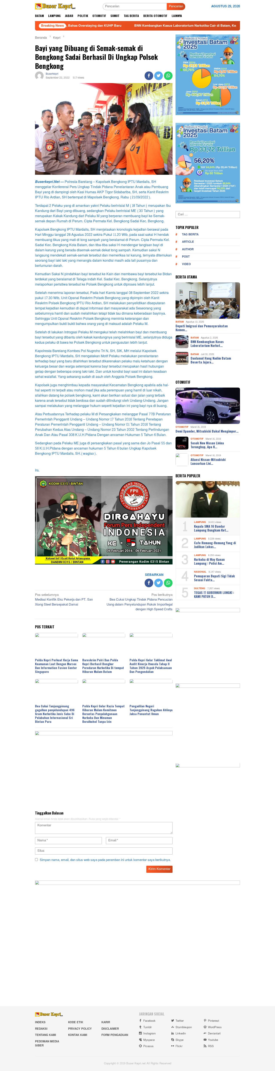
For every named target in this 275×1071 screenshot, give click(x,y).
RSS (211, 1046)
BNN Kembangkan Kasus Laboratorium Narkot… (207, 343)
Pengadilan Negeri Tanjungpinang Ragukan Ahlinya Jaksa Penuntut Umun (151, 710)
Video (186, 264)
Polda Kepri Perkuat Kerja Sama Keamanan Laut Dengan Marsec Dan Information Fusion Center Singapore (56, 666)
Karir (105, 1022)
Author (188, 249)
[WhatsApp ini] (168, 75)
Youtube (213, 1040)
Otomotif (182, 427)
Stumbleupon (184, 1027)
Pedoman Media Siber (47, 1043)
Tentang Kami (45, 1035)
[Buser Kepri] (55, 7)
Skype (179, 1040)
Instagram (149, 1033)
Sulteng (199, 588)
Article (188, 242)
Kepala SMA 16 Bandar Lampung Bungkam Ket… (211, 528)
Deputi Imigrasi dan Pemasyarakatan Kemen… (202, 328)
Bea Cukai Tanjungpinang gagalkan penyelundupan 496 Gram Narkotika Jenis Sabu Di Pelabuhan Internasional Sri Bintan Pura (55, 714)
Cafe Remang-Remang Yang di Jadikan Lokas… (215, 545)
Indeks (40, 1022)
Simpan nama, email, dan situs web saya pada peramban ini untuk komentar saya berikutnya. (105, 860)
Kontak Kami (77, 1035)
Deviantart (214, 1033)
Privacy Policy (80, 1028)
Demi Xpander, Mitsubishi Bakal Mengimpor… (207, 431)
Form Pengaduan (114, 1035)
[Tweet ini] (158, 75)
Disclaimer (110, 1028)
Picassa (148, 1046)
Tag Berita (190, 234)
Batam (180, 322)
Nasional (200, 572)
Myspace (149, 1040)
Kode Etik (75, 1022)
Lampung (200, 522)
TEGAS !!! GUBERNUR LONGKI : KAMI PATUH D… (214, 594)
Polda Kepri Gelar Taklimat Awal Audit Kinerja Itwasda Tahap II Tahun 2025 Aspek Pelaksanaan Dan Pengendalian (151, 666)
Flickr (179, 1046)
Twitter (180, 1020)
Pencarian (176, 6)
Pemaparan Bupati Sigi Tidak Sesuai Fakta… (214, 578)
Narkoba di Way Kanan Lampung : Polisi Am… (209, 561)
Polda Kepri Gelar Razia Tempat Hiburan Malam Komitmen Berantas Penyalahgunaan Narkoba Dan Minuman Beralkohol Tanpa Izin (103, 714)
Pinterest (213, 1020)
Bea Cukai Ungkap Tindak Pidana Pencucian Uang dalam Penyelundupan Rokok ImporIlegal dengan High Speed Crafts (140, 602)
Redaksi (41, 1028)
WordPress (215, 1027)
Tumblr (147, 1027)
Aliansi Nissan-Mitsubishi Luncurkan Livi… (208, 461)
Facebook (149, 1020)
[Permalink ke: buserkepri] (39, 77)
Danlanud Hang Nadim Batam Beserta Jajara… (211, 360)
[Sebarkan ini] (149, 75)
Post (186, 257)
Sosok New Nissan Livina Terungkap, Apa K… (207, 445)
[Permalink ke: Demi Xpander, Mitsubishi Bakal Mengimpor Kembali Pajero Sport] (208, 406)
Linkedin (181, 1033)
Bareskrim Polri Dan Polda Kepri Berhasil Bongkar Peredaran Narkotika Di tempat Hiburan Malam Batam (103, 666)
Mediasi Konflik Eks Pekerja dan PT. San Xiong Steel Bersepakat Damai (64, 600)
